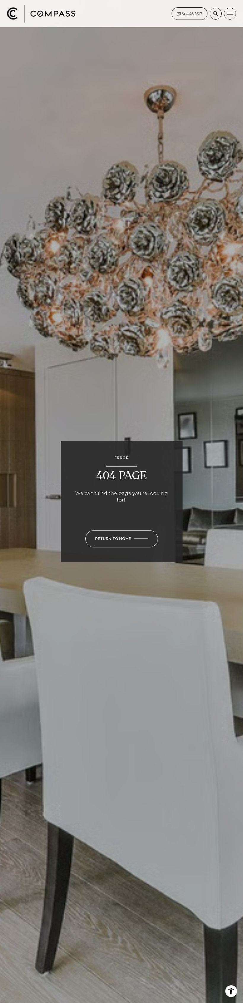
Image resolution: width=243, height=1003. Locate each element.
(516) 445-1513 (189, 13)
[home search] (216, 14)
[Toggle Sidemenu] (230, 14)
